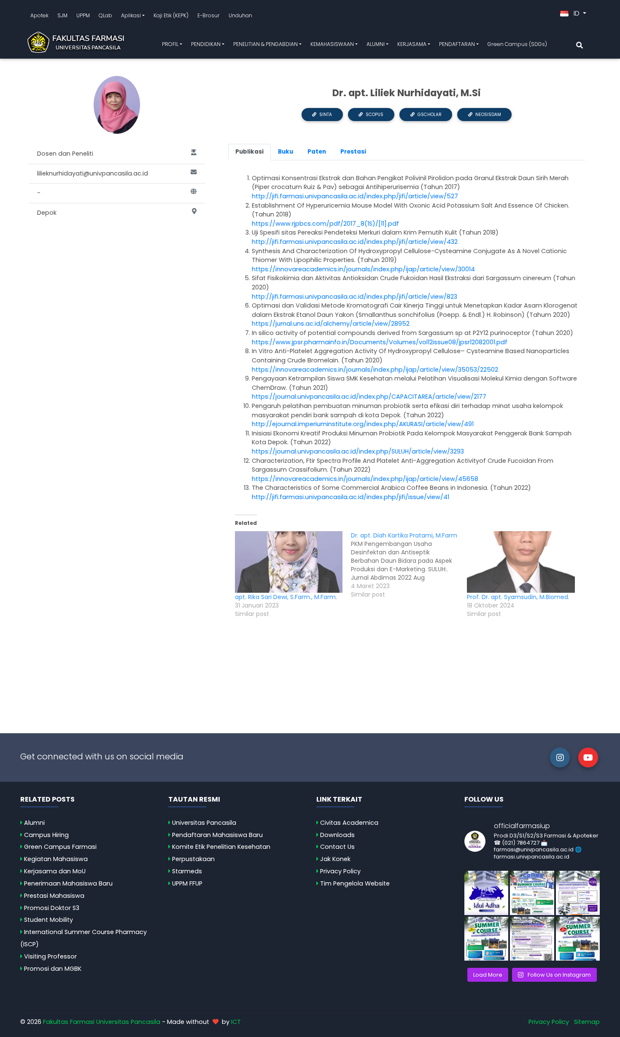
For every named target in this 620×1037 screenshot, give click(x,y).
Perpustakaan (193, 859)
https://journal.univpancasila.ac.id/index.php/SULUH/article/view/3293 (358, 451)
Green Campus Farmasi (60, 847)
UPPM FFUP (187, 883)
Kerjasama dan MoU (55, 871)
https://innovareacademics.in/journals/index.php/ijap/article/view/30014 (363, 269)
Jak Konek (335, 859)
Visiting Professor (50, 956)
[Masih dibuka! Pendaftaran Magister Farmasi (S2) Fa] (578, 893)
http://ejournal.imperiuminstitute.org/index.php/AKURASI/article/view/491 (363, 424)
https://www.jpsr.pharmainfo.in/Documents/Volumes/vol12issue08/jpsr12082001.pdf (379, 342)
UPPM (83, 15)
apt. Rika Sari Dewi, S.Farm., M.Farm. (286, 597)
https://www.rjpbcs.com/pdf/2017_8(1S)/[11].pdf (326, 223)
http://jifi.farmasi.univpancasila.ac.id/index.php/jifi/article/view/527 (355, 196)
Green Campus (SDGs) (517, 44)
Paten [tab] (316, 152)
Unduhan (240, 15)
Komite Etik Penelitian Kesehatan (221, 847)
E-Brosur (208, 15)
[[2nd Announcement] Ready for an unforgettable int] (486, 939)
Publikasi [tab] (249, 152)
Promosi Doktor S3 (51, 908)
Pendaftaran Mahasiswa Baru (217, 835)
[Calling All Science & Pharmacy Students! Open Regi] (532, 893)
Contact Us (337, 847)
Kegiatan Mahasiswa (56, 859)
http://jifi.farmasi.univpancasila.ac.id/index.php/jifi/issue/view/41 (350, 497)
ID (576, 13)
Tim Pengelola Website (355, 883)
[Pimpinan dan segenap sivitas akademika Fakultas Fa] (486, 893)
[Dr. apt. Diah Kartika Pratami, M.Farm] (409, 565)
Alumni (34, 822)
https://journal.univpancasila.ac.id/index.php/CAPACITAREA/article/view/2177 (369, 396)
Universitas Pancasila (204, 822)
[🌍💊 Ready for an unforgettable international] (578, 939)
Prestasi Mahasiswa (54, 895)
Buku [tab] (285, 152)
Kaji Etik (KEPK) (171, 15)
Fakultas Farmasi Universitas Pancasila (101, 1022)
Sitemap (587, 1022)
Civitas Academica (349, 822)
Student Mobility (48, 919)
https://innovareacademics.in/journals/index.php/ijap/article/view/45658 (365, 479)
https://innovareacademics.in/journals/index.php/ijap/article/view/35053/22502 (375, 369)
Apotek (39, 15)
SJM (62, 15)
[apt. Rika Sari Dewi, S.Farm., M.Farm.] (288, 562)
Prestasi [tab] (353, 152)
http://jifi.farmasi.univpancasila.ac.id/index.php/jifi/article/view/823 (354, 296)
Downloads (337, 835)
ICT (236, 1022)
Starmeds (187, 871)
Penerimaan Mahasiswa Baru (68, 883)
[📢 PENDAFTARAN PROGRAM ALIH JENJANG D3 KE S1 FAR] (532, 939)
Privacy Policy (340, 871)
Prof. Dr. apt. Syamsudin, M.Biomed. (518, 597)
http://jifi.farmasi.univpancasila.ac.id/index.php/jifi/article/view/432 (355, 242)
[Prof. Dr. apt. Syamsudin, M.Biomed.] (520, 562)
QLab (105, 15)
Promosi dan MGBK (52, 968)
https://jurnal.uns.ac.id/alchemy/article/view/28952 (331, 323)
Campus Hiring (46, 835)
